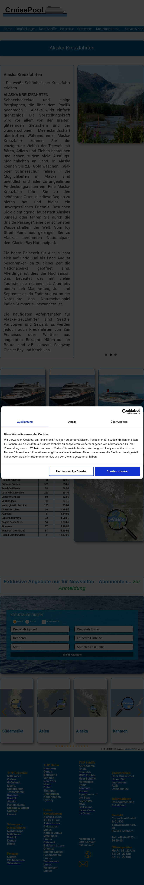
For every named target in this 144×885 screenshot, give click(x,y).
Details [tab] (72, 421)
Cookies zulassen (117, 471)
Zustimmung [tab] (25, 421)
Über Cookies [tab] (119, 421)
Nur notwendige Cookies (71, 471)
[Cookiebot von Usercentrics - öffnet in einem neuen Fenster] (124, 411)
